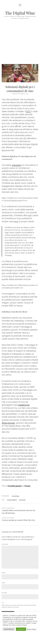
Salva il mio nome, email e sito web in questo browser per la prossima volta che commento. (19, 606)
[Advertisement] (20, 43)
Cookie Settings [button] (9, 629)
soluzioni (16, 165)
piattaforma (23, 405)
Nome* (4, 572)
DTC (28, 111)
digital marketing (12, 500)
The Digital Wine (20, 13)
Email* (3, 582)
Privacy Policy (31, 629)
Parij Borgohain (15, 486)
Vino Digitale (15, 496)
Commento (5, 544)
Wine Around (8, 423)
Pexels (27, 486)
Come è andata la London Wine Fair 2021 (18, 520)
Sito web (4, 592)
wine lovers (22, 500)
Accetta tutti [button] (21, 629)
